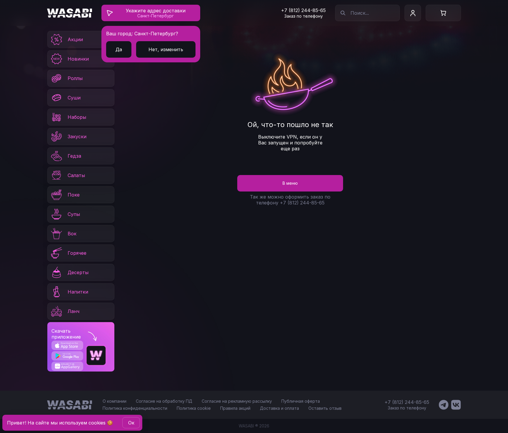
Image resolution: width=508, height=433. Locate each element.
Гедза (74, 156)
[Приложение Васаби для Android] (67, 356)
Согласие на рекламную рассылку (237, 401)
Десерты (78, 272)
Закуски (77, 136)
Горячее (77, 253)
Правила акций (235, 408)
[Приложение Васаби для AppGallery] (67, 366)
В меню (290, 183)
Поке (74, 195)
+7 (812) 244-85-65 (303, 10)
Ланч (73, 311)
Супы (74, 214)
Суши (74, 98)
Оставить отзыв (325, 408)
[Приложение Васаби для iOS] (67, 345)
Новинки (78, 59)
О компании (114, 401)
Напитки (78, 292)
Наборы (77, 117)
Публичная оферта (300, 401)
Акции (75, 39)
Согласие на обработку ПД (164, 401)
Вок (72, 234)
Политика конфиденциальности (135, 408)
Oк (131, 423)
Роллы (75, 78)
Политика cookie (194, 408)
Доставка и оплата (279, 408)
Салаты (76, 175)
